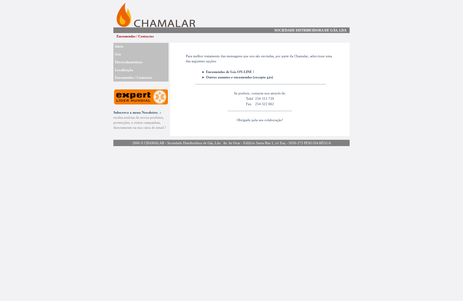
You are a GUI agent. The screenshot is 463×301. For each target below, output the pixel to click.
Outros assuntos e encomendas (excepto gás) (239, 77)
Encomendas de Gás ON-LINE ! (230, 72)
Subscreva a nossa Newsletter (135, 112)
